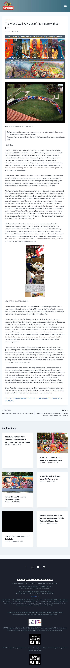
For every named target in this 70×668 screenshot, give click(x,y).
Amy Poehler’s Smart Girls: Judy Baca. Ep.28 (17, 412)
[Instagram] (32, 567)
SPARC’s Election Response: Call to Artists (17, 537)
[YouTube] (38, 567)
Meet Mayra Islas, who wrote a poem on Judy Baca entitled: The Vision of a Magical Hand (52, 518)
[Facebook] (26, 567)
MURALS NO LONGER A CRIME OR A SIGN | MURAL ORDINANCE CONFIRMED (52, 413)
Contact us (35, 596)
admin (8, 31)
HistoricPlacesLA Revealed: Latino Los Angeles (15, 498)
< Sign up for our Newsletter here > (35, 579)
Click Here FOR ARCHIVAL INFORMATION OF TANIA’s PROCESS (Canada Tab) (32, 398)
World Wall (9, 401)
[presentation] (52, 443)
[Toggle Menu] (65, 6)
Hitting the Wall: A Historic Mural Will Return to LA (50, 477)
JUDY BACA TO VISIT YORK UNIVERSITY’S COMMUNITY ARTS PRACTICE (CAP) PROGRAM (17, 439)
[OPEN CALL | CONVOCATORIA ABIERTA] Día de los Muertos (51, 459)
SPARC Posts (9, 20)
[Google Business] (44, 567)
